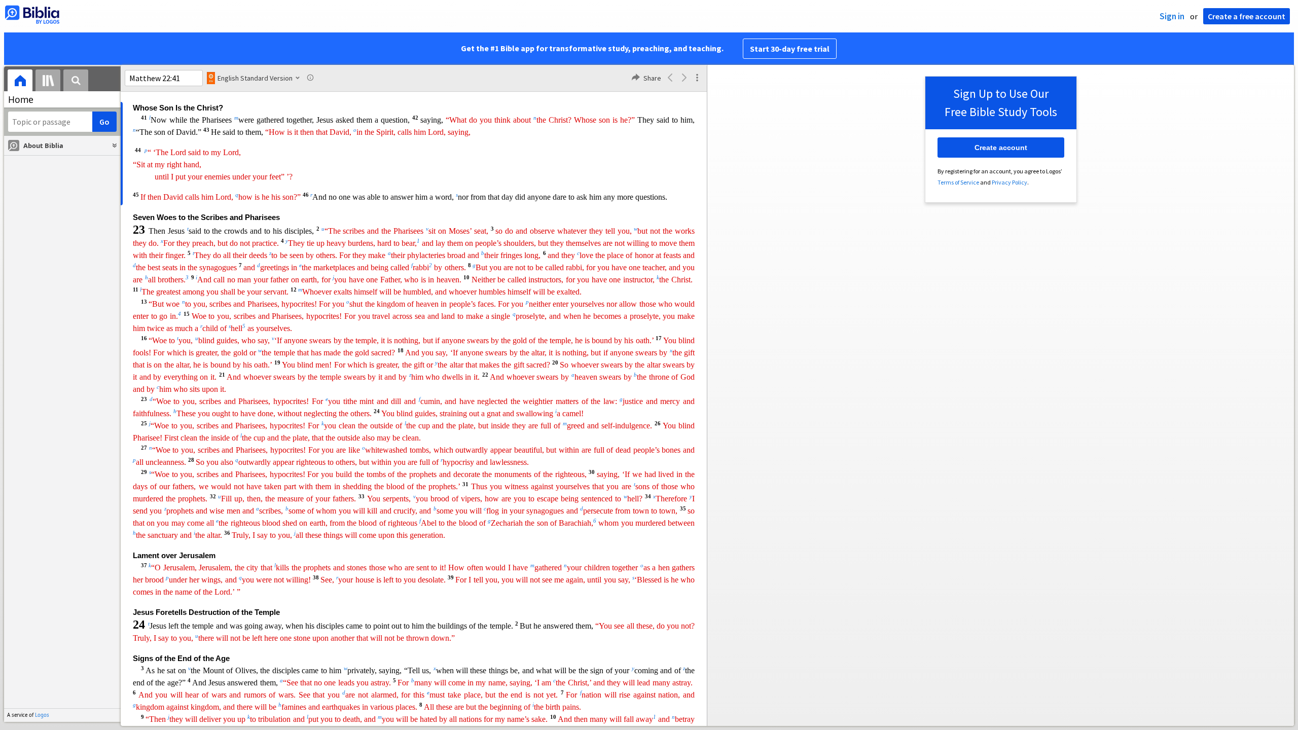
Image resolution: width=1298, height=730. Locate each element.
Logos (42, 715)
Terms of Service (958, 182)
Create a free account (1246, 16)
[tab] (20, 81)
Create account (1001, 147)
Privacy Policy (1009, 182)
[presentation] (20, 81)
